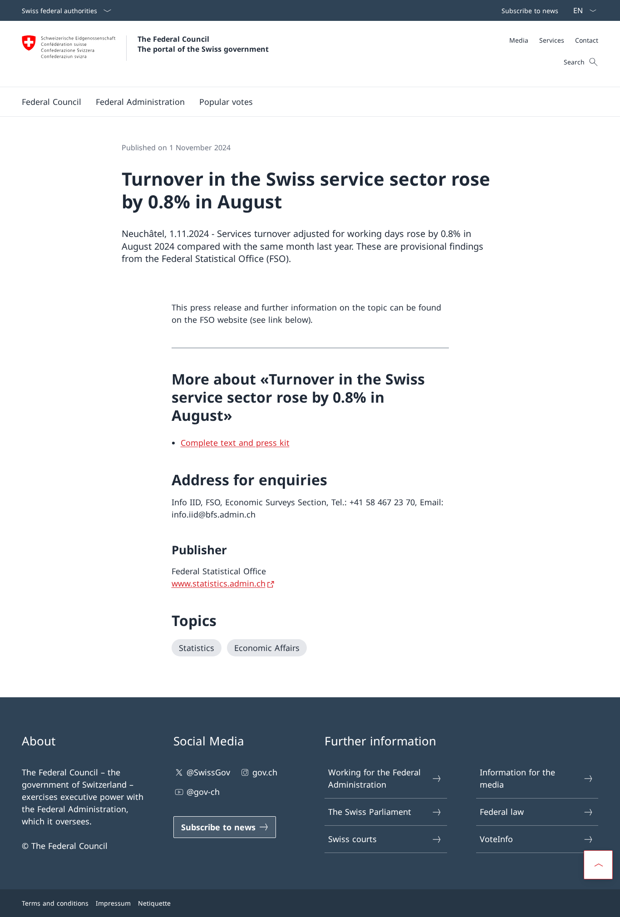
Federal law (502, 811)
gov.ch (264, 772)
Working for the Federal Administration (374, 778)
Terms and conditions (55, 903)
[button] (52, 101)
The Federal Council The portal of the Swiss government (203, 44)
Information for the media (517, 778)
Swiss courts (352, 838)
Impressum (113, 903)
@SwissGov (208, 772)
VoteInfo (496, 838)
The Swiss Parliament (369, 811)
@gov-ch (203, 791)
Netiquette (154, 903)
